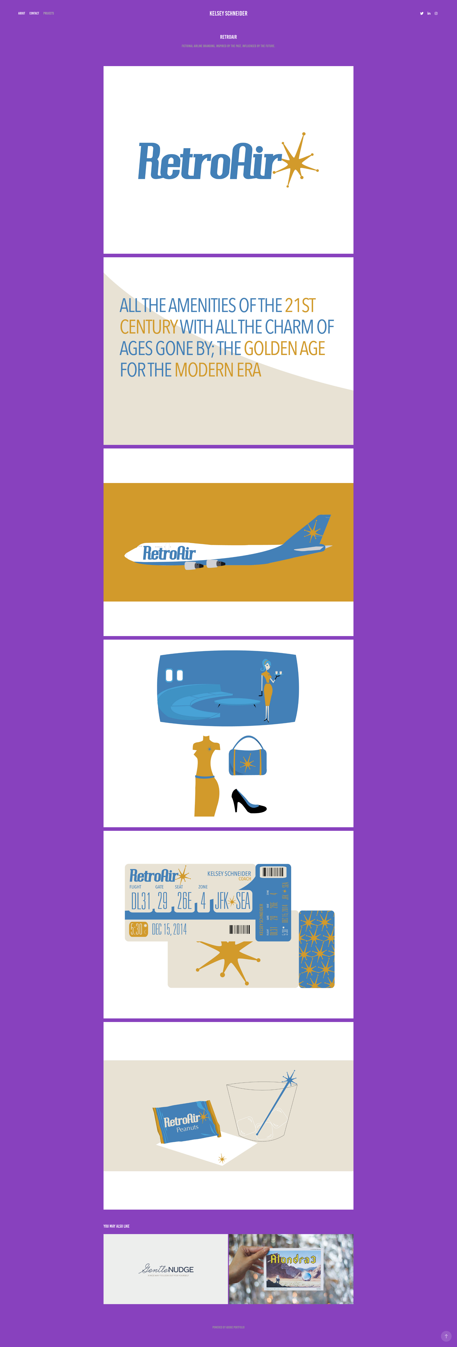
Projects (48, 13)
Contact (34, 13)
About (21, 13)
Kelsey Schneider (228, 13)
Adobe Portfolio (235, 1327)
